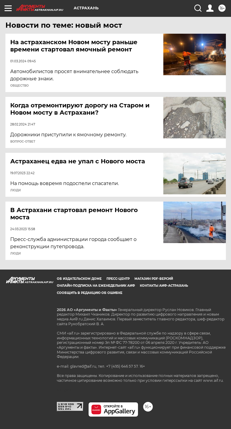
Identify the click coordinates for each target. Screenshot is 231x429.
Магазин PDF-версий (153, 279)
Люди (15, 190)
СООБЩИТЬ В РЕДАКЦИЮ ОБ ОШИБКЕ (89, 293)
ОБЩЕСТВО (19, 85)
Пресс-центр (118, 279)
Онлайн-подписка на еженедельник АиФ (96, 286)
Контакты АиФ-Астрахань (164, 286)
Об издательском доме (79, 279)
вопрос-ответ (22, 141)
